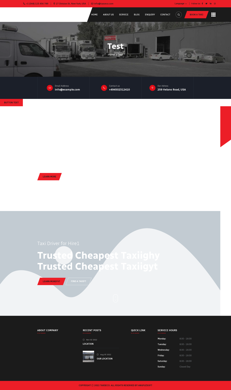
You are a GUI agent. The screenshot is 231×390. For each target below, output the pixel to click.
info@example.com (67, 89)
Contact (165, 14)
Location (88, 344)
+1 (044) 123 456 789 (37, 3)
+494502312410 (119, 89)
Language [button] (179, 3)
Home (94, 14)
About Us (108, 14)
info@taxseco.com (103, 3)
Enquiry (150, 14)
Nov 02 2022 (91, 340)
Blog (137, 14)
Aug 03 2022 (105, 354)
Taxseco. (105, 385)
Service (123, 14)
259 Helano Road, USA (171, 89)
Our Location (105, 358)
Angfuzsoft (145, 385)
